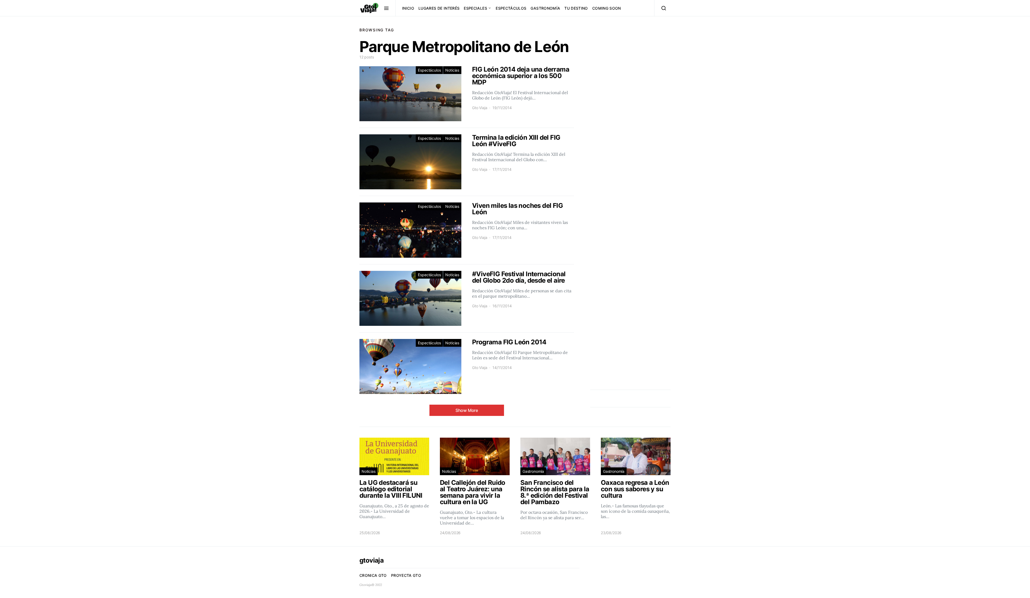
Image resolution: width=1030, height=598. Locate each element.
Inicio (408, 8)
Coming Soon (606, 8)
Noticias (452, 70)
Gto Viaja (479, 107)
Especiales (475, 8)
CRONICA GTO (373, 575)
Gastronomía (545, 8)
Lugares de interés (438, 8)
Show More (466, 410)
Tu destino (576, 8)
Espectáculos (511, 8)
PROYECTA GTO (406, 575)
